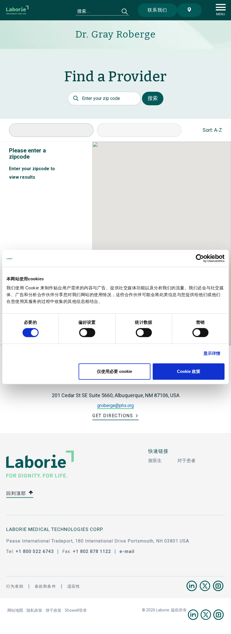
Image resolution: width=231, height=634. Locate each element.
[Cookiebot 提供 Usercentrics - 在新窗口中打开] (200, 258)
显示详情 (211, 353)
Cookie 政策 (188, 371)
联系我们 (157, 10)
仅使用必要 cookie (114, 371)
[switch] (87, 332)
